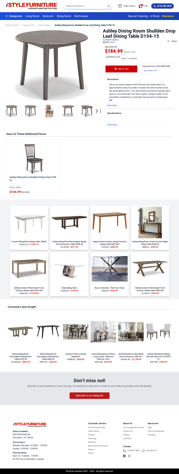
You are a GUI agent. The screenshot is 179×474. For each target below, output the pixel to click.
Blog (149, 427)
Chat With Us (151, 450)
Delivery (91, 435)
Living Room (32, 16)
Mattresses (81, 16)
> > (28, 25)
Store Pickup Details (96, 427)
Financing (92, 438)
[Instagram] (129, 456)
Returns (91, 449)
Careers (126, 435)
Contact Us (128, 431)
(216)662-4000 (164, 66)
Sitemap (151, 435)
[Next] (96, 111)
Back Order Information (98, 446)
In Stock (155, 16)
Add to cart (123, 69)
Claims (91, 453)
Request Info (152, 70)
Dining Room (64, 16)
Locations (127, 438)
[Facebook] (124, 456)
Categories (15, 16)
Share (174, 41)
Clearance (168, 16)
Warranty (92, 442)
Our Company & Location (133, 427)
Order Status (93, 431)
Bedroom (48, 16)
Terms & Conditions (156, 431)
